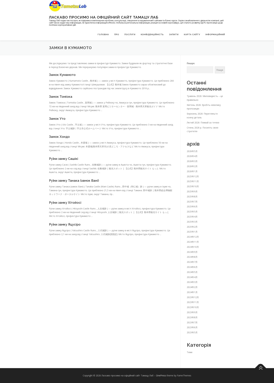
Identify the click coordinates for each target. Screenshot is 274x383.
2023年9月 (192, 312)
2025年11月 (193, 181)
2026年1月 (192, 171)
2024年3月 (192, 282)
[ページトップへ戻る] (260, 368)
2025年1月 (192, 231)
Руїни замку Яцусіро (65, 224)
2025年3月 (192, 221)
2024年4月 (192, 277)
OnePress (161, 375)
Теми (189, 352)
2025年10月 (193, 186)
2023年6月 (192, 327)
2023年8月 (192, 317)
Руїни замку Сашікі (63, 159)
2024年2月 (192, 287)
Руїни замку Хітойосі (65, 202)
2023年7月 (192, 322)
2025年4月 (192, 216)
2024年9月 (192, 251)
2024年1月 (192, 292)
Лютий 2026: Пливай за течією (203, 122)
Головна (103, 34)
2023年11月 (193, 302)
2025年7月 (192, 201)
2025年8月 (192, 196)
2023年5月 (192, 332)
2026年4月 (192, 156)
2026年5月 (192, 151)
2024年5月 (192, 272)
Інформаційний (215, 34)
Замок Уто (57, 119)
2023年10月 (193, 307)
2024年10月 (193, 246)
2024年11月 (193, 241)
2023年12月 (193, 297)
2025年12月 (193, 176)
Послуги (129, 34)
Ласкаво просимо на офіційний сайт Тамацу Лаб (103, 17)
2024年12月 (193, 236)
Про (116, 34)
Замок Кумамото (62, 75)
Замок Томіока (60, 97)
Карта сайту (192, 34)
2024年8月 (192, 256)
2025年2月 (192, 226)
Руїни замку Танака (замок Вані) (74, 180)
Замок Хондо (59, 137)
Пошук (191, 63)
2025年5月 (192, 211)
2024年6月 (192, 266)
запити (174, 34)
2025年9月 (192, 191)
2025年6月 (192, 206)
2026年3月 (192, 161)
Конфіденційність (152, 34)
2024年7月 (192, 261)
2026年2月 (192, 166)
